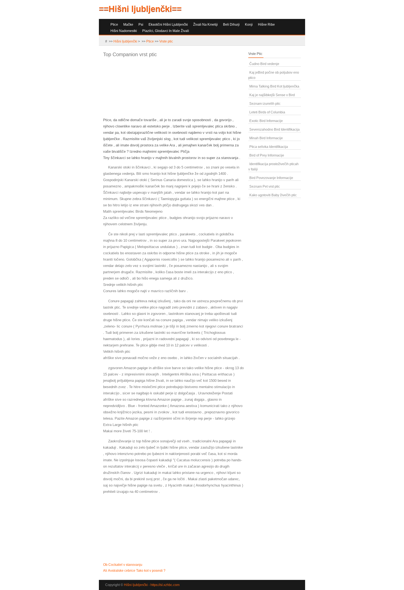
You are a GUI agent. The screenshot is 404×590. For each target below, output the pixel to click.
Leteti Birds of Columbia (267, 112)
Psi (140, 24)
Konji (249, 24)
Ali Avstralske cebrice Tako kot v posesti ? (134, 570)
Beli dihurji (231, 24)
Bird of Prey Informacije (266, 155)
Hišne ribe (266, 24)
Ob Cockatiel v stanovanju (123, 564)
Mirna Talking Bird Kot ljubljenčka (274, 86)
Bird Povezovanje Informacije (271, 178)
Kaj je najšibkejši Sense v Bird (272, 95)
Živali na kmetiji (205, 24)
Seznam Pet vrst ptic (264, 186)
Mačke (128, 24)
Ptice (114, 24)
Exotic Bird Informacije (266, 121)
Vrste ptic (166, 41)
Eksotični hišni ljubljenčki (168, 24)
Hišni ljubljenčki (125, 41)
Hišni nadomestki (123, 31)
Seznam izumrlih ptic (264, 103)
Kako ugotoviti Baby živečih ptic (273, 195)
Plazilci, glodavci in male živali (165, 31)
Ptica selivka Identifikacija (268, 146)
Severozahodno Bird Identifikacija (274, 129)
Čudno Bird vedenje (264, 64)
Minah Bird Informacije (266, 138)
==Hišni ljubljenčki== (140, 8)
